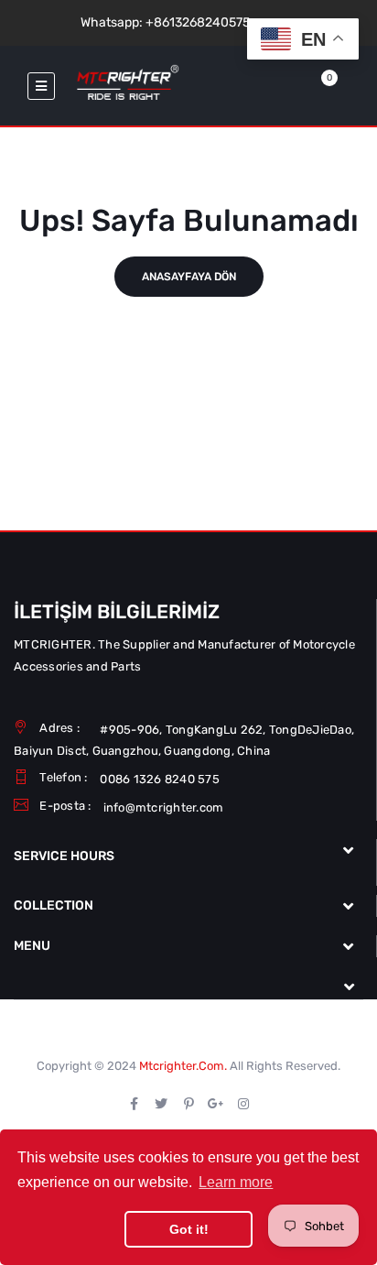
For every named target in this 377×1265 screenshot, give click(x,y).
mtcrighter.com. (183, 1066)
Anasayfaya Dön (189, 276)
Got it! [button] (189, 1229)
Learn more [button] (236, 1182)
